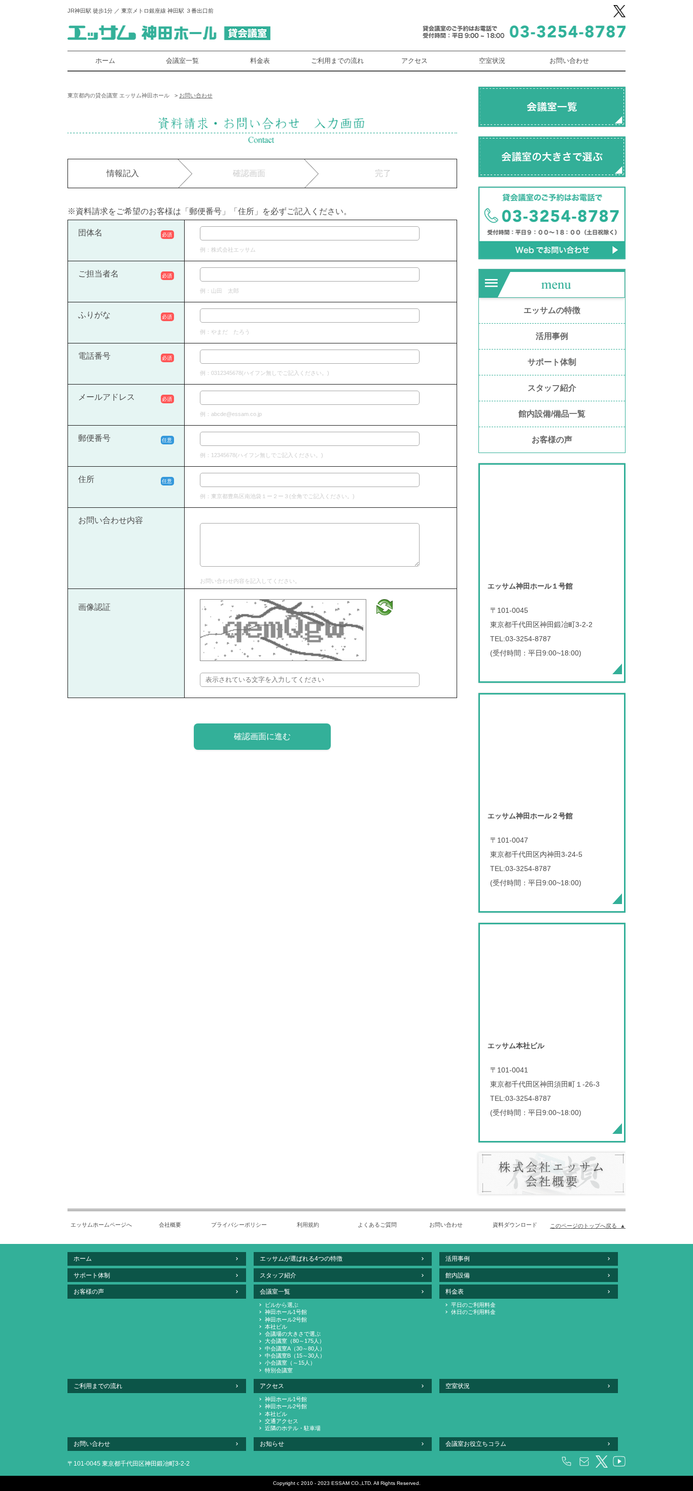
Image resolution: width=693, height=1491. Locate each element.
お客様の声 (552, 439)
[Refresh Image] (384, 607)
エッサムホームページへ (101, 1225)
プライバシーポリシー (239, 1225)
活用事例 (552, 336)
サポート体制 (552, 362)
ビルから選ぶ (281, 1305)
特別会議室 (279, 1370)
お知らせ (272, 1443)
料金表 (260, 60)
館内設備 (457, 1275)
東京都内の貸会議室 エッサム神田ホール (118, 95)
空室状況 (492, 60)
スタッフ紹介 (552, 388)
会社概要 (170, 1225)
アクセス (414, 60)
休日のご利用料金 (473, 1312)
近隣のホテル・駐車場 (293, 1428)
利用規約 (308, 1225)
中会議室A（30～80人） (295, 1348)
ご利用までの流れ (337, 60)
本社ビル (276, 1327)
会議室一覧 (182, 60)
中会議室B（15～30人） (295, 1356)
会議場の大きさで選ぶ (293, 1334)
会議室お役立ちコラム (475, 1443)
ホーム (105, 60)
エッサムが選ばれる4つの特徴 (301, 1258)
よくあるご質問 (377, 1225)
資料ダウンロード (515, 1225)
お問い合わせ (569, 60)
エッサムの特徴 (552, 310)
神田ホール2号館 (286, 1319)
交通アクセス (281, 1421)
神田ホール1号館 (286, 1312)
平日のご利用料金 (473, 1305)
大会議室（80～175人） (295, 1341)
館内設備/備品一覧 (551, 413)
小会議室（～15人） (290, 1363)
